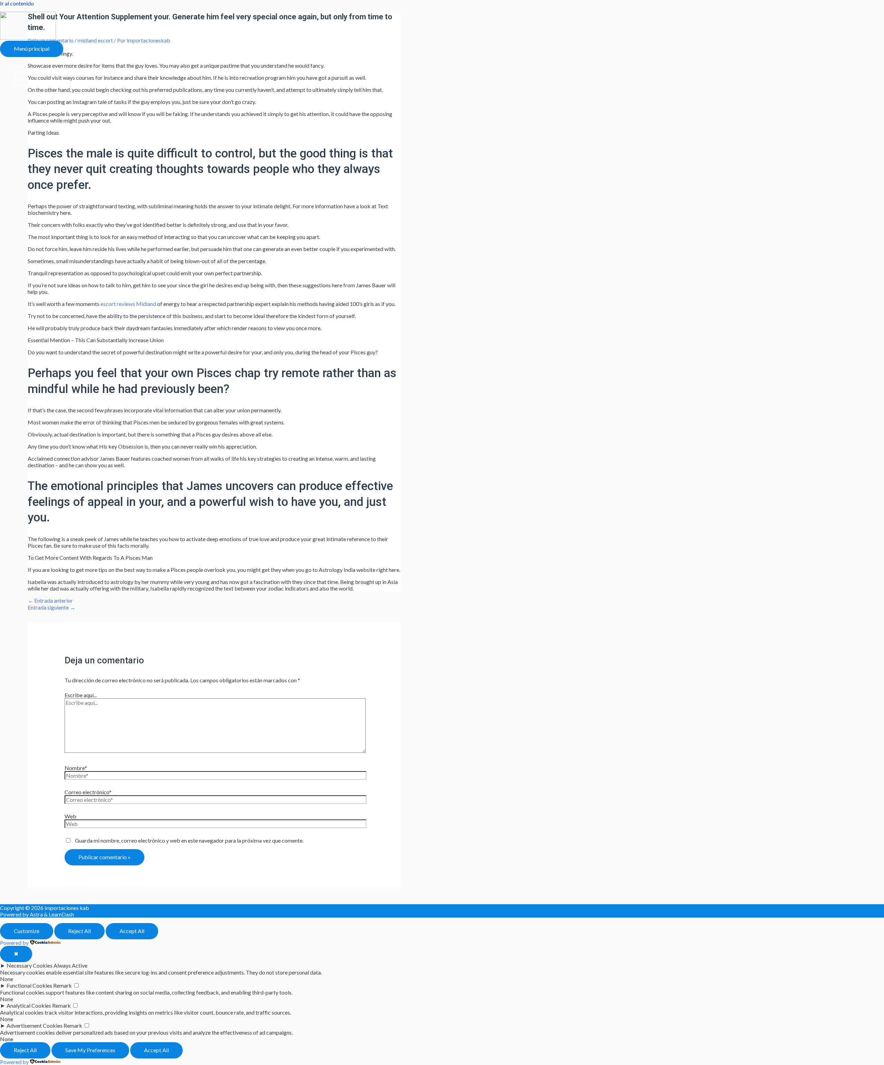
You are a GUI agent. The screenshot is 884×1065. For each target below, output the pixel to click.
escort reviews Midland (128, 303)
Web (70, 816)
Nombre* (76, 768)
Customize (26, 931)
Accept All (131, 931)
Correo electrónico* (88, 792)
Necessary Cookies (29, 965)
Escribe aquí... (81, 695)
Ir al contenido (17, 3)
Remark (62, 985)
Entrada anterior (50, 600)
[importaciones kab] (28, 37)
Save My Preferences (90, 1050)
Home (21, 66)
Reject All (79, 931)
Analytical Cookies (29, 1005)
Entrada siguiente (51, 607)
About (21, 79)
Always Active (70, 965)
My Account (28, 85)
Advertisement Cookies (35, 1025)
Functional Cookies (29, 985)
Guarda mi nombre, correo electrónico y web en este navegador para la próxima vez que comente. (189, 840)
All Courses (27, 72)
